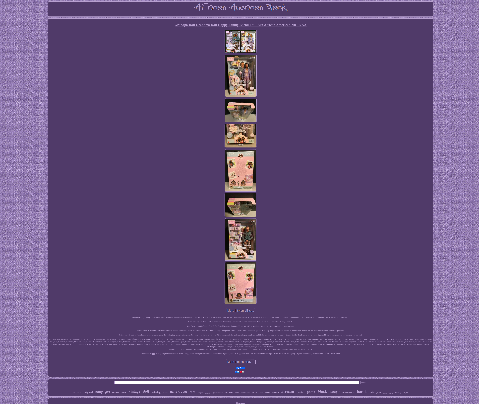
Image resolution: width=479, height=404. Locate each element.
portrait (207, 393)
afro (165, 393)
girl (107, 392)
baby (99, 392)
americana (245, 393)
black (322, 391)
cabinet (115, 392)
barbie (362, 392)
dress (261, 393)
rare (192, 392)
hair (254, 392)
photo (311, 392)
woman (275, 392)
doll (146, 391)
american (178, 391)
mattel (300, 392)
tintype (200, 393)
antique (335, 392)
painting (156, 392)
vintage (134, 391)
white (267, 392)
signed (391, 393)
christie (77, 393)
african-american (218, 393)
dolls (237, 393)
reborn (123, 393)
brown (229, 392)
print (378, 392)
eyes (406, 393)
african (287, 391)
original (88, 392)
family (385, 393)
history (398, 392)
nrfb (372, 392)
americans (348, 392)
